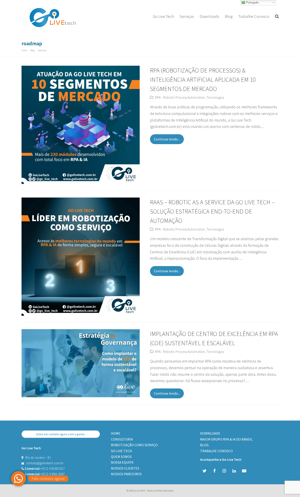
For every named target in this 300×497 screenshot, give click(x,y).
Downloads (210, 433)
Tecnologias (215, 97)
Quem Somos (121, 456)
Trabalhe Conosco (216, 451)
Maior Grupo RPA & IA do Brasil (226, 439)
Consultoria (122, 439)
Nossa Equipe (122, 462)
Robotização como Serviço (134, 445)
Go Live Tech (121, 451)
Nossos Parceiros (126, 474)
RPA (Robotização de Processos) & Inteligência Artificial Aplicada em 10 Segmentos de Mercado (203, 79)
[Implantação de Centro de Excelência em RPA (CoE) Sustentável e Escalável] (81, 393)
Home (115, 433)
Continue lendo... (167, 139)
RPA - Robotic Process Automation (180, 97)
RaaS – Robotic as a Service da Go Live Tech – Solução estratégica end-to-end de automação (212, 211)
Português (252, 2)
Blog (204, 445)
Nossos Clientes (125, 468)
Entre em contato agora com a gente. (60, 434)
